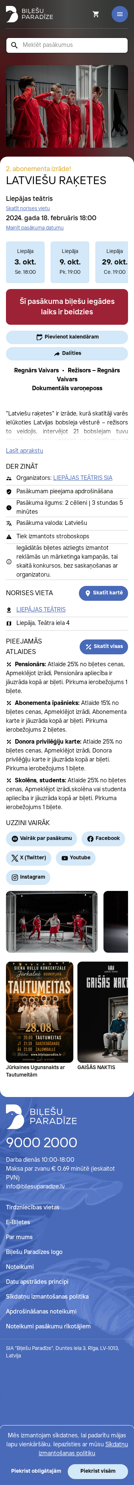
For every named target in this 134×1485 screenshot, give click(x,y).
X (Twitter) (33, 857)
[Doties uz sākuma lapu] (29, 14)
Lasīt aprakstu (24, 451)
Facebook (108, 838)
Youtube (80, 857)
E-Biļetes (18, 1222)
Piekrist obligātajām (36, 1471)
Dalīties (71, 353)
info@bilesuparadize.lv (35, 1187)
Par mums (19, 1237)
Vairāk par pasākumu (46, 838)
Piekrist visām (97, 1471)
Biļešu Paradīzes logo (34, 1252)
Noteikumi (20, 1267)
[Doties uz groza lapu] (86, 14)
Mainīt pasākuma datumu (35, 228)
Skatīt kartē (108, 593)
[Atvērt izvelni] (120, 14)
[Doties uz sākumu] (41, 1116)
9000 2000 (41, 1143)
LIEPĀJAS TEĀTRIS (41, 610)
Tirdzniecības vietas (33, 1207)
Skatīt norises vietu (28, 208)
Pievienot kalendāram (72, 337)
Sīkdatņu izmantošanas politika (47, 1297)
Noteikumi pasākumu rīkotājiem (48, 1327)
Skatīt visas (108, 646)
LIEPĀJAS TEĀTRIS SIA (82, 478)
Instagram (32, 877)
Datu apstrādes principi (37, 1282)
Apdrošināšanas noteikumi (41, 1312)
